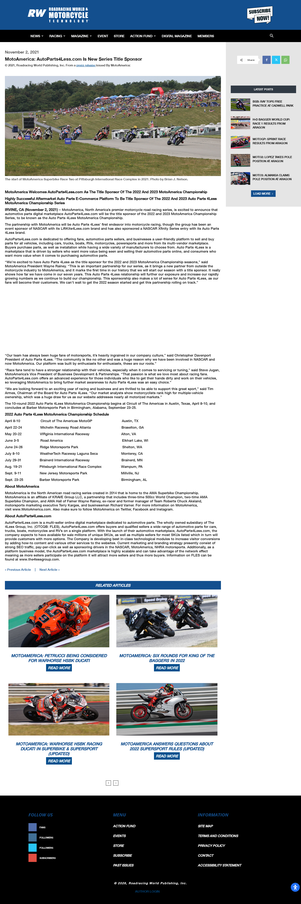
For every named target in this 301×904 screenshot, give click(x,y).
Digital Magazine (177, 36)
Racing (55, 36)
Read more (59, 667)
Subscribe (96, 858)
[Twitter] (276, 60)
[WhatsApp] (285, 60)
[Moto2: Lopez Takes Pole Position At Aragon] (240, 160)
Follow (98, 837)
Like (100, 827)
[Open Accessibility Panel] (295, 887)
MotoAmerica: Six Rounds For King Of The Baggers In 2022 (166, 658)
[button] (271, 36)
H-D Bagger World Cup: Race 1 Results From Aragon (271, 123)
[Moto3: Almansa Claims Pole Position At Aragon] (240, 178)
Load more (261, 193)
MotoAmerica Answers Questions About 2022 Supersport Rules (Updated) (167, 746)
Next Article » (50, 569)
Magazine (79, 36)
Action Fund (141, 36)
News (35, 36)
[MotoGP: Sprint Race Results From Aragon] (240, 142)
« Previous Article (18, 569)
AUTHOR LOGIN (147, 891)
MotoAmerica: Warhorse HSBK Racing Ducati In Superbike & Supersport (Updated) (59, 748)
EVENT (103, 36)
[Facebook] (267, 60)
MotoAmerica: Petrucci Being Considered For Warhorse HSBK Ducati (59, 658)
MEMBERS (206, 36)
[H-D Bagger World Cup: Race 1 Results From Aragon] (240, 122)
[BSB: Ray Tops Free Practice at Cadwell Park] (240, 104)
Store (119, 36)
